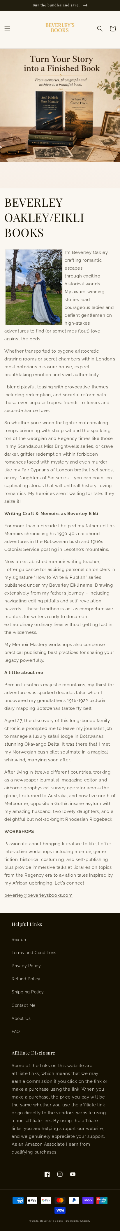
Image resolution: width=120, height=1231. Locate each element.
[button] (7, 28)
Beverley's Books (51, 1220)
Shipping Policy (28, 992)
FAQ (16, 1031)
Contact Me (24, 1005)
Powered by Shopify (77, 1220)
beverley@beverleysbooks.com (38, 895)
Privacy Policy (26, 965)
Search (19, 939)
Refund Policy (26, 979)
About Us (21, 1018)
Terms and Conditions (34, 952)
